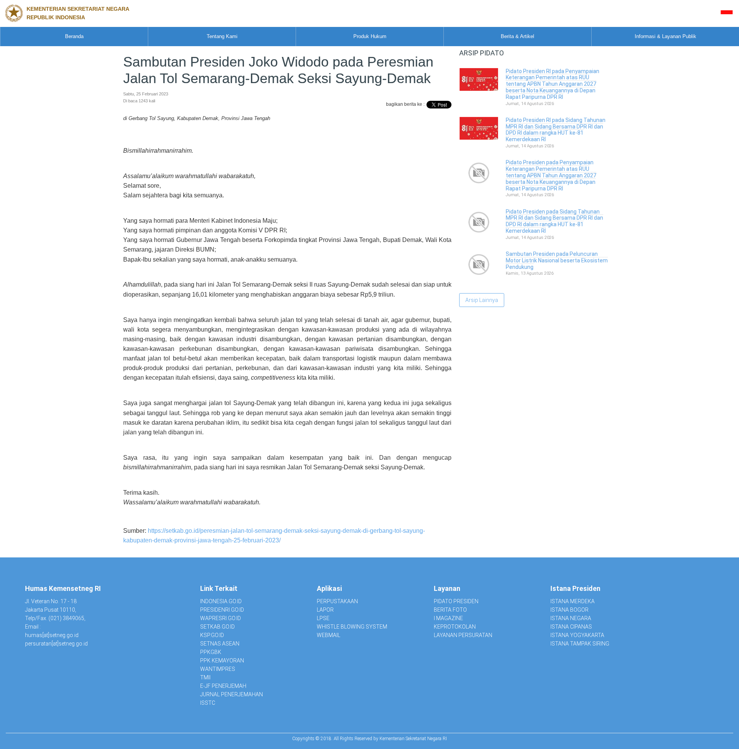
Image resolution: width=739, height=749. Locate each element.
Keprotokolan (455, 627)
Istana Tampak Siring (579, 644)
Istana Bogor (569, 610)
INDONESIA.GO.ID (221, 601)
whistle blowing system (352, 627)
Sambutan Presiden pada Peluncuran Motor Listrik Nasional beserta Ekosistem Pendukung (557, 260)
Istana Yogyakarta (577, 635)
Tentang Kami (222, 36)
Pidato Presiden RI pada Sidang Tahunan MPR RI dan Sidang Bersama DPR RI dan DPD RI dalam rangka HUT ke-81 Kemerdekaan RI (555, 129)
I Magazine (448, 618)
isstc (207, 703)
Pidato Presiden (456, 601)
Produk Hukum (369, 36)
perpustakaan (337, 601)
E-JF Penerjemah (223, 686)
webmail (328, 635)
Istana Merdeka (572, 601)
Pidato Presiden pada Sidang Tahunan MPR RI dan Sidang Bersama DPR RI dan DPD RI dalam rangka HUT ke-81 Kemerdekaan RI (554, 221)
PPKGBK (210, 652)
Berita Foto (450, 610)
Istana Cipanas (571, 627)
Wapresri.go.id (220, 618)
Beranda (74, 36)
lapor (325, 610)
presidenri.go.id (222, 610)
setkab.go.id (217, 627)
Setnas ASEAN (219, 644)
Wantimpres (217, 669)
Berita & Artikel (517, 36)
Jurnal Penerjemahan (231, 694)
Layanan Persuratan (463, 635)
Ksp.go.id (212, 635)
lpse (323, 618)
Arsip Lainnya (481, 300)
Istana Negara (570, 618)
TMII (205, 677)
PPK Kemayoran (222, 660)
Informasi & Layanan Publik (665, 36)
